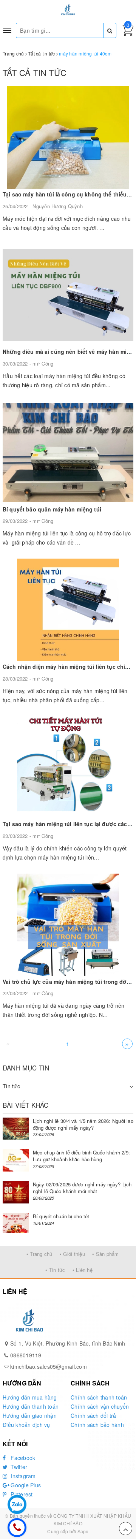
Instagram (22, 1476)
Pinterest (21, 1494)
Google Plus (25, 1485)
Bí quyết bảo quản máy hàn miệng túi (52, 509)
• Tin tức (55, 1269)
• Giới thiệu (72, 1253)
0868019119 (26, 1355)
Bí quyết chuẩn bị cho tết (61, 1216)
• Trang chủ (39, 1253)
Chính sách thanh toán (99, 1397)
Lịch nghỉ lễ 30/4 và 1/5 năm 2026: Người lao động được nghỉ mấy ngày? (83, 1124)
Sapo (83, 1531)
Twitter (18, 1467)
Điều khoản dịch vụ (26, 1424)
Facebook (22, 1457)
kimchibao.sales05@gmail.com (48, 1366)
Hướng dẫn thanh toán (31, 1406)
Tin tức (11, 1086)
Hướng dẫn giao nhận (30, 1415)
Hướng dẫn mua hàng (30, 1397)
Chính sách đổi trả (93, 1415)
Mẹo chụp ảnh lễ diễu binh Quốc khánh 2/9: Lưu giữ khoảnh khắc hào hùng (81, 1156)
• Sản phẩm (105, 1253)
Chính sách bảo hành (97, 1424)
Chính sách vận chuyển (100, 1406)
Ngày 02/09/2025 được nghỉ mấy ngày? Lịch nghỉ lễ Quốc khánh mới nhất (82, 1188)
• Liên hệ (83, 1269)
